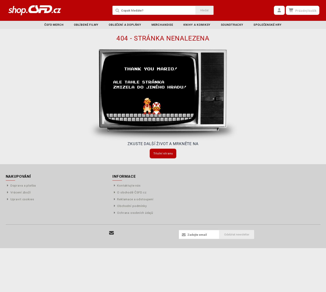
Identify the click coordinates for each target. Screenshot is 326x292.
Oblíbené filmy (86, 24)
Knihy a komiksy (196, 24)
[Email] (112, 233)
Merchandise (162, 24)
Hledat (204, 10)
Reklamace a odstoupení (135, 199)
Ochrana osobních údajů (135, 212)
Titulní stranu (163, 153)
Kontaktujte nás (129, 185)
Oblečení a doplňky (125, 24)
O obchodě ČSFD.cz (131, 192)
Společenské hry (267, 24)
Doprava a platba (23, 185)
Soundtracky (232, 24)
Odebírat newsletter (236, 234)
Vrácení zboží (20, 192)
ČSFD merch (54, 24)
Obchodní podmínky (132, 206)
